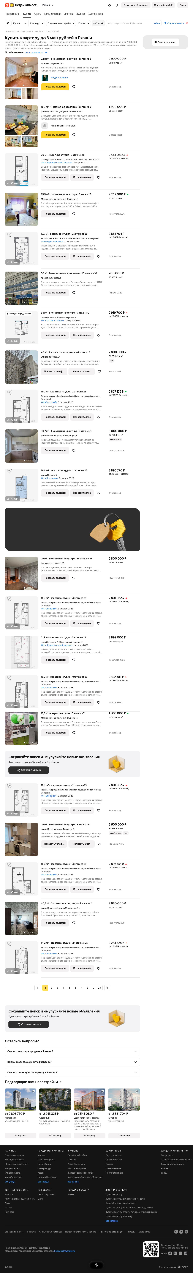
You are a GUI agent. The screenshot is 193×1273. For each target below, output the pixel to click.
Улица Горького (12, 1173)
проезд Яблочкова (50, 278)
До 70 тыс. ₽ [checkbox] (58, 534)
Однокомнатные (114, 1159)
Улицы (164, 1173)
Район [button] (157, 23)
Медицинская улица (14, 1159)
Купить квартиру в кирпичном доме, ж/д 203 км (129, 1207)
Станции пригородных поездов (176, 1159)
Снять (40, 1199)
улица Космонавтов (68, 111)
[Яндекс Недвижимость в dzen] (181, 1232)
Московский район (77, 1168)
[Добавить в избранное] (74, 86)
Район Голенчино (76, 1164)
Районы (165, 1168)
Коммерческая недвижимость (20, 1199)
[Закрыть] (187, 23)
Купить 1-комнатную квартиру (121, 1203)
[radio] (51, 988)
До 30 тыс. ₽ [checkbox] (18, 534)
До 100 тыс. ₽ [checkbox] (18, 542)
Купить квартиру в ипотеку (119, 1216)
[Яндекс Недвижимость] (21, 5)
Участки (9, 1194)
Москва (41, 1155)
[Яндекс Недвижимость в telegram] (186, 1232)
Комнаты (9, 1212)
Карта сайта (144, 1232)
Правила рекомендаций (111, 1232)
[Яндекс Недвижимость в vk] (176, 1232)
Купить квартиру (114, 1194)
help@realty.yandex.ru (64, 1251)
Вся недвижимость (14, 1232)
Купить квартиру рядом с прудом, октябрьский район (132, 1212)
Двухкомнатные (114, 1155)
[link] (182, 5)
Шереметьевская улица (16, 1164)
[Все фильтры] (8, 23)
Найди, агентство (59, 77)
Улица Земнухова (13, 1177)
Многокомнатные (114, 1173)
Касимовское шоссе (51, 563)
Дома (7, 1203)
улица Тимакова (64, 829)
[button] (116, 5)
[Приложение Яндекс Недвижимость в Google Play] (175, 1253)
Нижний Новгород (47, 1177)
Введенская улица (50, 63)
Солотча (72, 1159)
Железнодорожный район (80, 1173)
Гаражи (8, 1207)
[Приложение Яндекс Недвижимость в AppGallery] (180, 1253)
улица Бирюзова (49, 357)
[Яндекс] (183, 1267)
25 (99, 987)
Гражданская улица (14, 1155)
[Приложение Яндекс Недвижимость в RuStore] (185, 1253)
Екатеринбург (44, 1168)
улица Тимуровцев (66, 435)
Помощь (131, 1232)
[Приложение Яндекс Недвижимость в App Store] (170, 1253)
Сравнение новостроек (172, 1164)
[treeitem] (13, 14)
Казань (41, 1173)
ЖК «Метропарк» (49, 478)
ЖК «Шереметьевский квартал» (57, 162)
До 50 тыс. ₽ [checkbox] (38, 534)
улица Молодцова (67, 908)
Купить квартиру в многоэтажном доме (125, 1199)
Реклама (31, 1232)
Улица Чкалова (12, 1168)
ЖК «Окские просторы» (52, 320)
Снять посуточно (46, 1194)
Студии (109, 1164)
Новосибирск (44, 1164)
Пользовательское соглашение (80, 1232)
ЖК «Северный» (49, 402)
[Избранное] (109, 5)
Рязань (44, 238)
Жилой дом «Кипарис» (52, 241)
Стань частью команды (50, 1232)
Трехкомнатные (113, 1168)
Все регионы (167, 1155)
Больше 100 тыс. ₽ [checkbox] (42, 542)
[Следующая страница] (107, 987)
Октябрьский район (77, 1155)
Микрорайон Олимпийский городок (85, 1177)
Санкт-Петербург (46, 1159)
